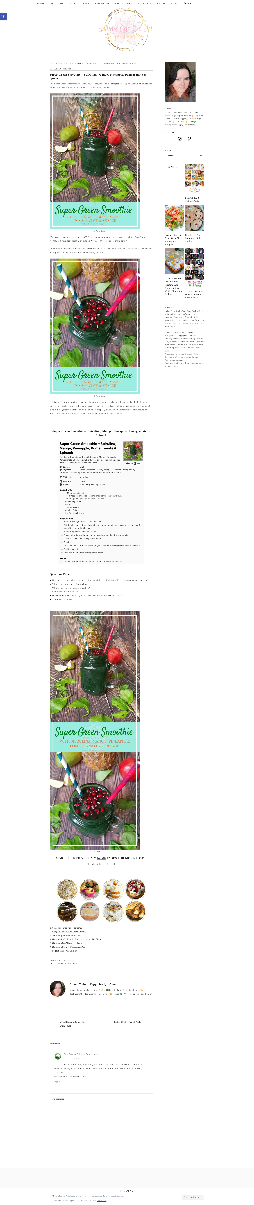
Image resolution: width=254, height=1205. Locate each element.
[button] (3, 16)
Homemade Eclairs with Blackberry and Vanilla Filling (76, 939)
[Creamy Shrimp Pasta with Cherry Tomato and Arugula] (174, 218)
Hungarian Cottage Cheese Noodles (68, 947)
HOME (101, 858)
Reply (57, 1082)
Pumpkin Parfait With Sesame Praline (69, 932)
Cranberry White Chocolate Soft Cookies (194, 238)
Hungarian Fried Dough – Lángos (67, 943)
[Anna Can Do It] (127, 50)
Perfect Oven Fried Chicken (64, 951)
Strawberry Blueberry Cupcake (66, 935)
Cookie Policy (102, 1201)
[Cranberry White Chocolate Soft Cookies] (194, 218)
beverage (59, 963)
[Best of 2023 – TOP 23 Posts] (194, 178)
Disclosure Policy (192, 354)
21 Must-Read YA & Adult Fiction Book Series (194, 294)
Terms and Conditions (176, 357)
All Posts (73, 69)
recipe (75, 963)
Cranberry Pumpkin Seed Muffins (67, 928)
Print (131, 463)
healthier (68, 963)
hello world (171, 167)
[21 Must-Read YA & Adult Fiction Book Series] (194, 267)
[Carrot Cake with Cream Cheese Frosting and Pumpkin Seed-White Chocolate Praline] (174, 261)
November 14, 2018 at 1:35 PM (74, 1059)
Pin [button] (138, 463)
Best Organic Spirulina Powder (78, 1054)
